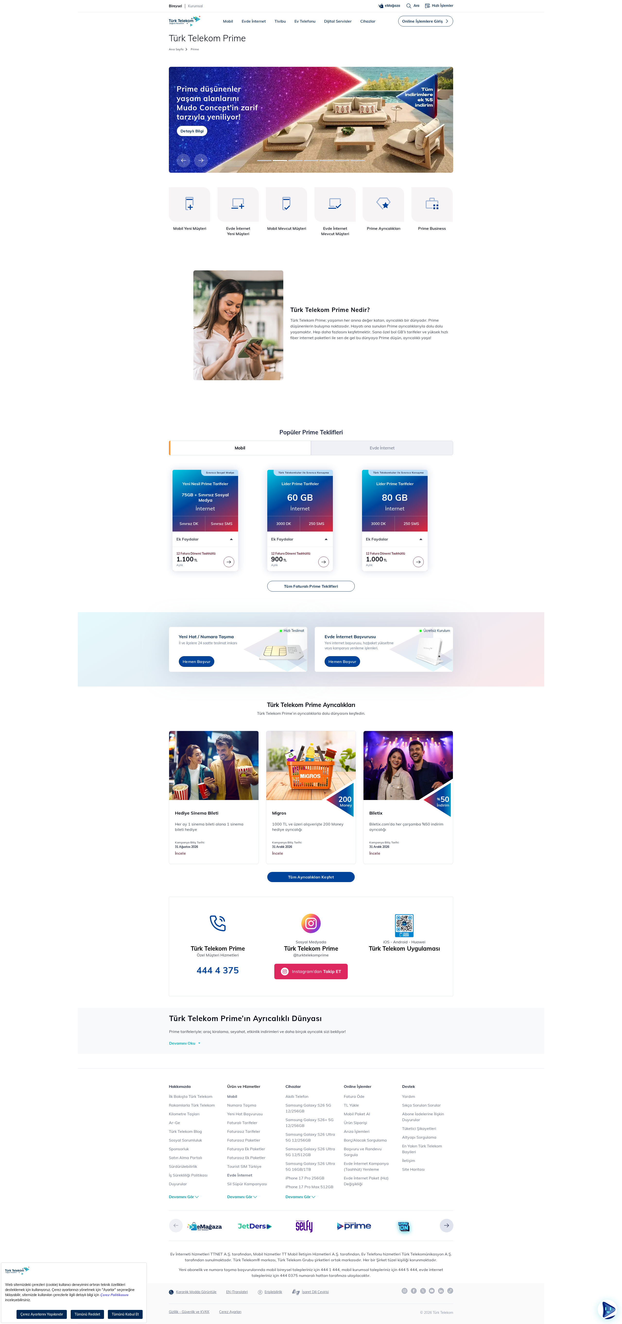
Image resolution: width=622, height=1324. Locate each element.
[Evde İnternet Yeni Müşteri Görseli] (238, 204)
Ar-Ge (174, 1122)
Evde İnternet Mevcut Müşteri (335, 231)
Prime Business (432, 228)
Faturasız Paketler (243, 1140)
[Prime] (354, 1225)
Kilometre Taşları (184, 1113)
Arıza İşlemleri (357, 1131)
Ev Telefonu (304, 21)
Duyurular (178, 1183)
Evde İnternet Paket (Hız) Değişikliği (366, 1181)
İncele (180, 853)
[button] (183, 160)
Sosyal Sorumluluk (185, 1140)
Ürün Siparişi (355, 1122)
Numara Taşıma (241, 1105)
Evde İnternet (254, 21)
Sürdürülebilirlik (183, 1166)
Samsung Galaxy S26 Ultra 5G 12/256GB (310, 1137)
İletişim (408, 1160)
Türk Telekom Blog (185, 1131)
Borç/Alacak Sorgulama (365, 1140)
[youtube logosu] (432, 1291)
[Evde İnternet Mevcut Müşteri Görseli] (335, 204)
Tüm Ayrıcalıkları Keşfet (311, 877)
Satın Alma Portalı (185, 1157)
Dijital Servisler (338, 21)
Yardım (408, 1096)
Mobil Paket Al (357, 1113)
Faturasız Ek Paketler (246, 1157)
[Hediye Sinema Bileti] (214, 765)
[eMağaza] (205, 1225)
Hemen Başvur (196, 661)
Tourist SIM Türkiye (244, 1166)
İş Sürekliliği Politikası (188, 1175)
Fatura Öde (354, 1096)
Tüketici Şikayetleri (419, 1128)
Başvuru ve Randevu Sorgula (362, 1151)
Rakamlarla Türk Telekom (192, 1105)
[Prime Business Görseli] (432, 204)
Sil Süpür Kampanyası (247, 1183)
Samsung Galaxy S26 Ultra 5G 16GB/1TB (310, 1166)
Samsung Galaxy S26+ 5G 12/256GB (309, 1122)
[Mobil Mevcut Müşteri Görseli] (286, 204)
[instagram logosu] (405, 1291)
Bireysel (175, 6)
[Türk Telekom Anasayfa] (184, 21)
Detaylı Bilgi (192, 126)
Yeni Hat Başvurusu (245, 1113)
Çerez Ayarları (230, 1312)
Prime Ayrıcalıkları (383, 228)
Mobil (228, 21)
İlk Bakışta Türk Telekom (190, 1096)
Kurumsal (195, 6)
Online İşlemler (357, 1086)
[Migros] (311, 765)
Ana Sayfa (176, 49)
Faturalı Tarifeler (242, 1122)
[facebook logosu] (414, 1291)
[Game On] (404, 1227)
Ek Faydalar (187, 539)
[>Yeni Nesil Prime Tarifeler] (229, 562)
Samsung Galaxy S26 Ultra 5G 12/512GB (310, 1151)
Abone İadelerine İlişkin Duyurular (423, 1116)
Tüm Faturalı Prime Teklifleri (311, 586)
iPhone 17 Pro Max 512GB (309, 1186)
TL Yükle (351, 1105)
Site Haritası (413, 1169)
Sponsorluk (179, 1148)
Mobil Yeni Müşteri (189, 228)
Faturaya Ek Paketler (246, 1148)
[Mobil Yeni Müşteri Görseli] (189, 204)
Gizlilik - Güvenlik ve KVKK (189, 1312)
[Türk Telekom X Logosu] (423, 1291)
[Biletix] (408, 765)
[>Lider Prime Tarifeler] (323, 562)
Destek (408, 1086)
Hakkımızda (180, 1086)
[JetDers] (254, 1225)
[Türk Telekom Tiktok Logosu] (450, 1291)
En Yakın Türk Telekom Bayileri (422, 1148)
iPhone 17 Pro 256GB (304, 1178)
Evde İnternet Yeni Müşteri (238, 231)
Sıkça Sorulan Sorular (421, 1105)
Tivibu (280, 21)
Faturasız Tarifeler (243, 1131)
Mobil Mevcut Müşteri (286, 228)
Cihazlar (367, 21)
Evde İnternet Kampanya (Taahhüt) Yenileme (366, 1166)
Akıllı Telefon (296, 1096)
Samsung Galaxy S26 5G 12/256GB (308, 1108)
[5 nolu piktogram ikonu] (383, 204)
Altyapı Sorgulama (419, 1137)
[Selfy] (304, 1225)
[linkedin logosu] (441, 1291)
